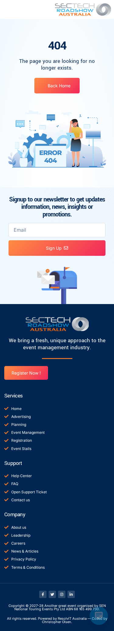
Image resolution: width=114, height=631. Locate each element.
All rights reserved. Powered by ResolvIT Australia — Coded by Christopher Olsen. (57, 620)
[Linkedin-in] (71, 594)
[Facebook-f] (43, 594)
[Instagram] (61, 594)
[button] (11, 9)
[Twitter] (52, 594)
